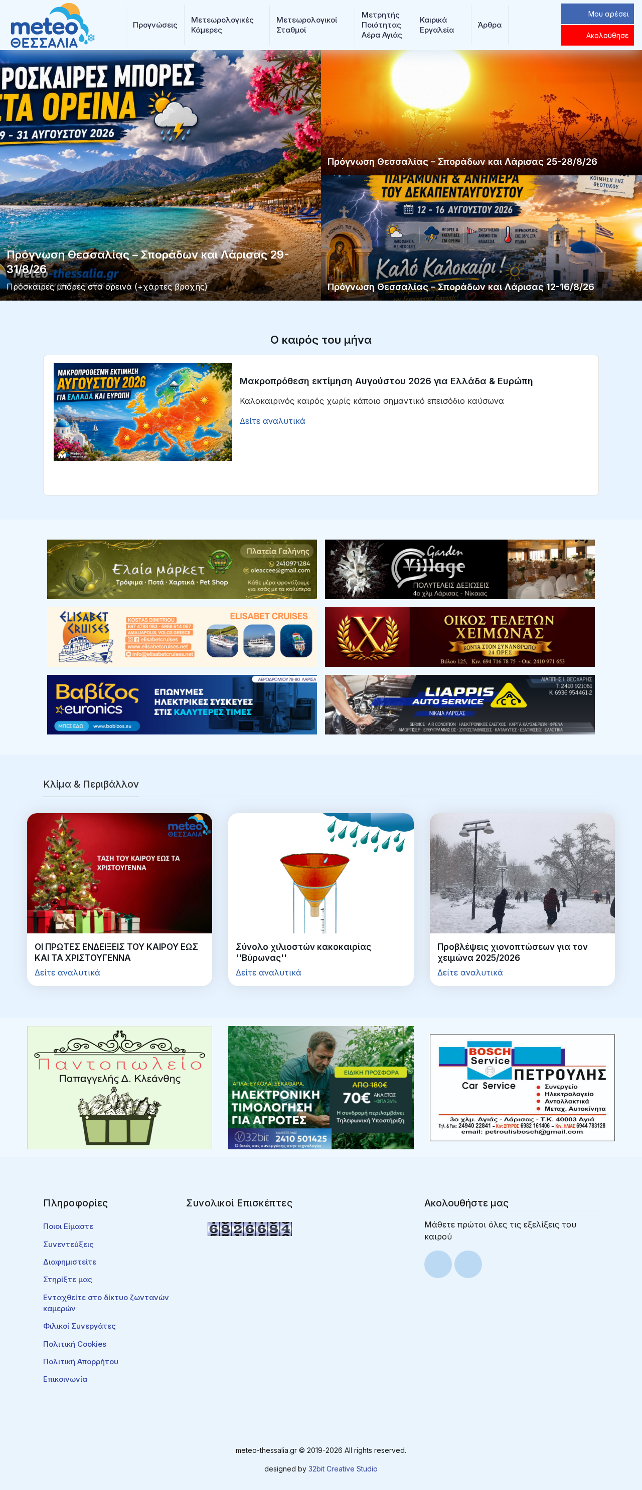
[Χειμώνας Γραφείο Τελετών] (460, 636)
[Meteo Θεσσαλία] (52, 24)
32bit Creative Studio (343, 1468)
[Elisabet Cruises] (182, 636)
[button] (155, 25)
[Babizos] (182, 704)
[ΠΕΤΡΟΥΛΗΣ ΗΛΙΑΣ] (522, 1087)
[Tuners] (320, 1087)
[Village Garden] (460, 569)
